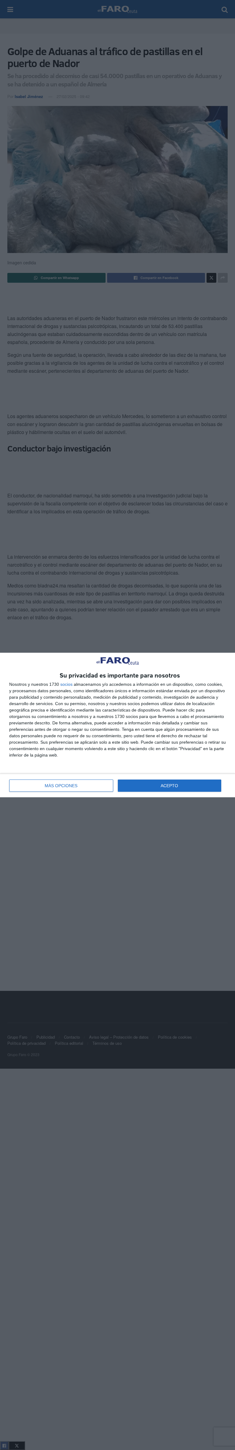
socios (66, 684)
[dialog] (117, 725)
